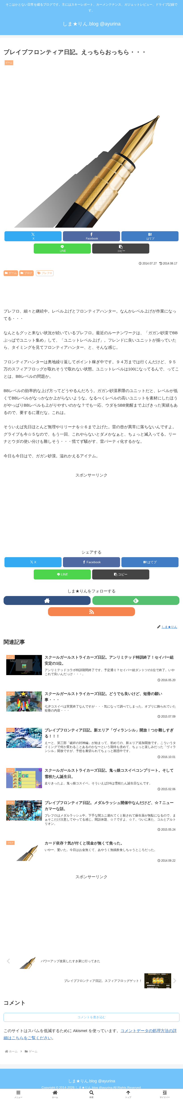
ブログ (28, 273)
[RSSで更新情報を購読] (91, 611)
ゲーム (13, 273)
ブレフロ (47, 273)
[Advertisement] (91, 290)
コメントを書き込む (91, 1017)
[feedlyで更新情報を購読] (135, 600)
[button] (120, 249)
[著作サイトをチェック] (47, 600)
